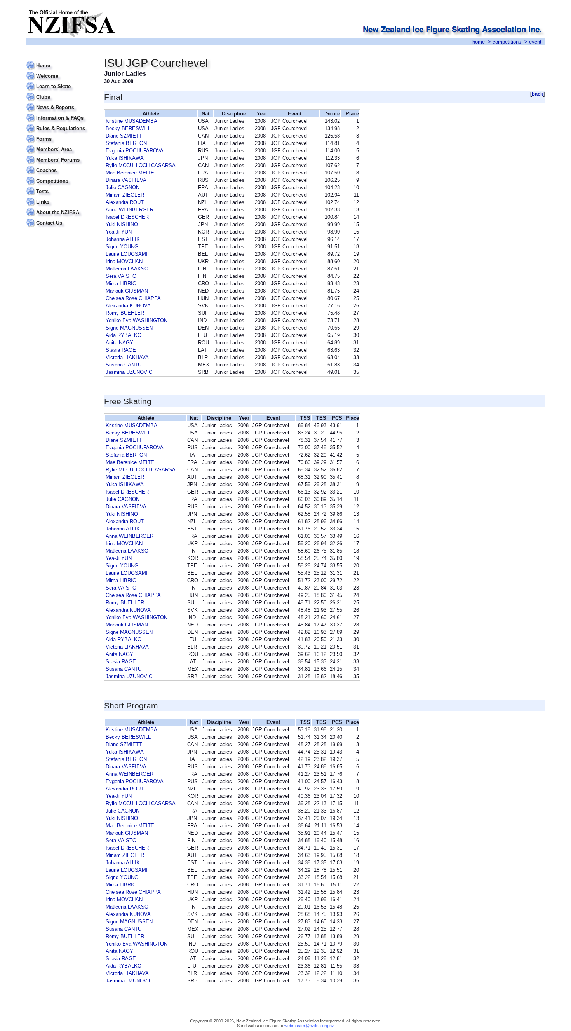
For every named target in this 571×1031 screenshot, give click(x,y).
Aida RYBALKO (123, 335)
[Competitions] (60, 176)
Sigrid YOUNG (122, 246)
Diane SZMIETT (124, 136)
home (478, 42)
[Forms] (60, 134)
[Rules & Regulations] (60, 123)
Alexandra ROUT (125, 202)
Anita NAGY (119, 342)
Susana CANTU (123, 365)
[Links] (60, 197)
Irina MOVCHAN (124, 261)
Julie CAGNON (122, 187)
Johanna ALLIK (123, 239)
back (537, 94)
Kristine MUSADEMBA (131, 121)
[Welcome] (60, 71)
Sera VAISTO (121, 276)
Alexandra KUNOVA (128, 306)
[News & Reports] (60, 102)
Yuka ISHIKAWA (125, 158)
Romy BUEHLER (125, 313)
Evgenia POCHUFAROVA (135, 151)
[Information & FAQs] (60, 113)
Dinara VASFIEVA (126, 180)
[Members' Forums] (60, 155)
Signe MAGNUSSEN (129, 328)
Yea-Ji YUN (119, 232)
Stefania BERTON (126, 143)
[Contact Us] (60, 218)
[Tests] (60, 186)
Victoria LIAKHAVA (127, 357)
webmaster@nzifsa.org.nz (309, 1025)
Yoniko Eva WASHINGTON (136, 320)
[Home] (60, 60)
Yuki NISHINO (122, 224)
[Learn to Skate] (60, 81)
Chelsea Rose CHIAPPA (133, 298)
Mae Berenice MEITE (130, 173)
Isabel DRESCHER (127, 217)
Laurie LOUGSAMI (127, 254)
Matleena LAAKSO (127, 269)
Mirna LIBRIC (121, 283)
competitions (507, 42)
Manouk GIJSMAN (127, 291)
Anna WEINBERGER (129, 210)
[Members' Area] (60, 144)
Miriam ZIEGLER (125, 195)
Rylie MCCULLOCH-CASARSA (141, 165)
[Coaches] (60, 165)
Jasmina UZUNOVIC (129, 372)
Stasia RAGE (121, 350)
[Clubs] (60, 92)
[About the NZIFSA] (60, 207)
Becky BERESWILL (128, 128)
